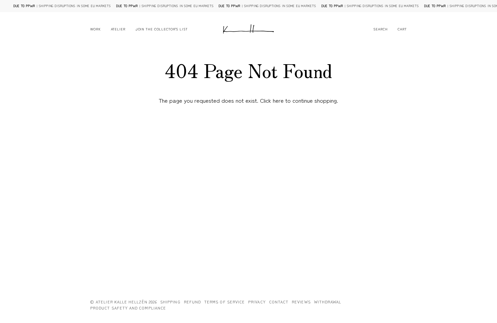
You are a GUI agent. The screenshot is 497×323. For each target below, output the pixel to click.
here (278, 100)
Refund (192, 301)
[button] (98, 29)
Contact (279, 301)
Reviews (301, 301)
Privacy (257, 301)
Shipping (170, 301)
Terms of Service (224, 301)
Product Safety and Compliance (128, 307)
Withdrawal (327, 301)
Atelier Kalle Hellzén (121, 301)
